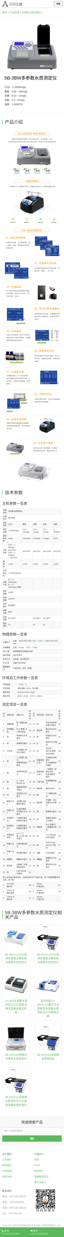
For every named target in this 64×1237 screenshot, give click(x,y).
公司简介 (7, 1159)
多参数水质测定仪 (49, 1225)
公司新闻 (7, 1171)
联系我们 (7, 1165)
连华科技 (37, 1225)
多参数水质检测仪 (31, 12)
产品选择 (14, 12)
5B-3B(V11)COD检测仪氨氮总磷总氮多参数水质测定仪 (16, 958)
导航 (58, 4)
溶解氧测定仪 (41, 1176)
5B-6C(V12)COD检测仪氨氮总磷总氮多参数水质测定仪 (48, 958)
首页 (4, 12)
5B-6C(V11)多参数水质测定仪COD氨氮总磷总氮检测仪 (16, 1101)
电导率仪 (39, 1171)
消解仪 (40, 641)
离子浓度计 (40, 1182)
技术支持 (7, 1176)
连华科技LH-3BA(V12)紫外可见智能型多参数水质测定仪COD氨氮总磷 (48, 1008)
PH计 (37, 1165)
